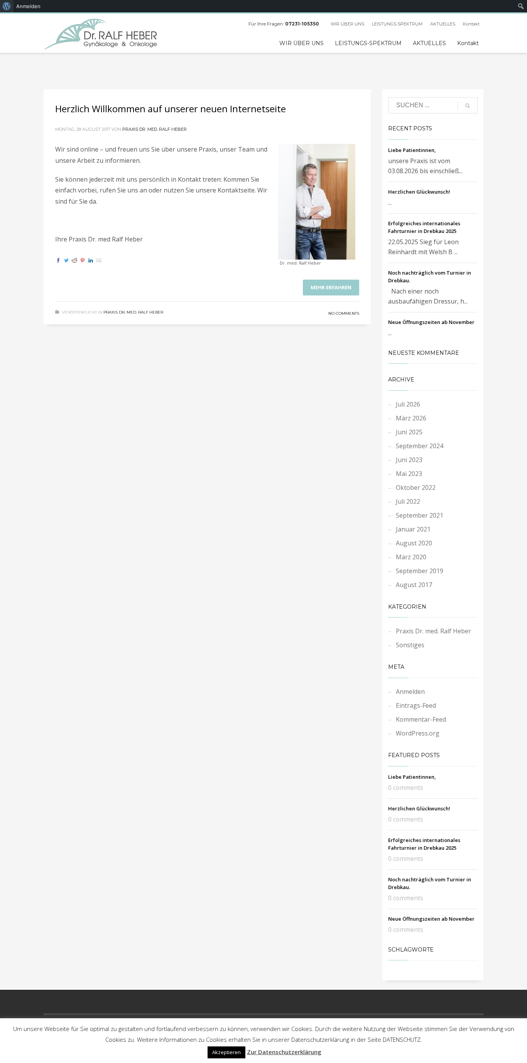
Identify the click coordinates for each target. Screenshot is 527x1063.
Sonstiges (410, 645)
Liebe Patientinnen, (412, 150)
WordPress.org (417, 733)
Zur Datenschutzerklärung (284, 1052)
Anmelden (410, 691)
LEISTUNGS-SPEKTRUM (397, 24)
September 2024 (419, 446)
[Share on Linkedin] (91, 260)
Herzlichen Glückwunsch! (419, 191)
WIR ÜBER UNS (347, 24)
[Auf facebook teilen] (58, 260)
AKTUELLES (442, 24)
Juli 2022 (408, 501)
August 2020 (414, 543)
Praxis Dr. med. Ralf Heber (154, 129)
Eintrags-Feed (416, 705)
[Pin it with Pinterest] (82, 260)
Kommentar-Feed (421, 719)
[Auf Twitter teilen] (66, 260)
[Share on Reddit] (74, 260)
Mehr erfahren (331, 287)
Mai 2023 (409, 473)
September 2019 (419, 571)
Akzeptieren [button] (226, 1052)
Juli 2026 (408, 404)
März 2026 (411, 418)
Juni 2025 (409, 432)
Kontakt (471, 24)
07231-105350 (302, 24)
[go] (468, 106)
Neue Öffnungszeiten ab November (431, 322)
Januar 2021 (413, 529)
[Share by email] (99, 260)
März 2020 (411, 557)
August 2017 (414, 584)
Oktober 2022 (416, 487)
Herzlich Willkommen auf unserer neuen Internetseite (170, 108)
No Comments (343, 313)
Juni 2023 (409, 460)
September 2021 (419, 515)
